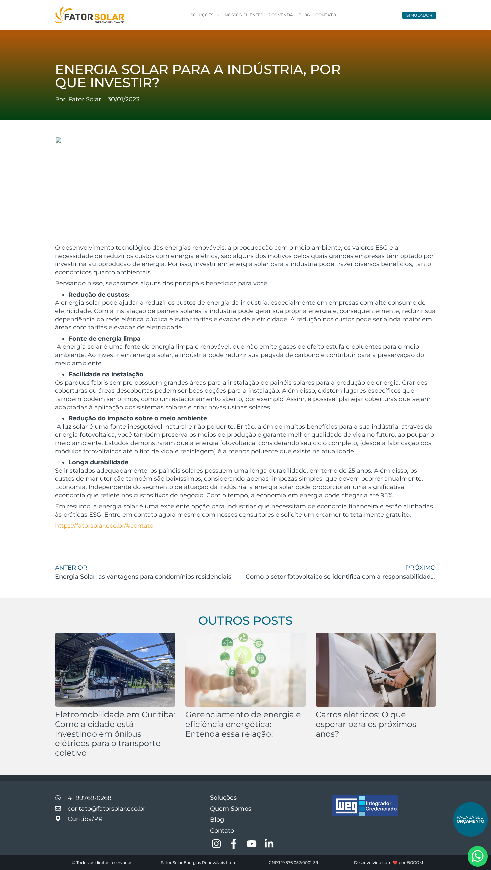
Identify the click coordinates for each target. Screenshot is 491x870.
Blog (304, 14)
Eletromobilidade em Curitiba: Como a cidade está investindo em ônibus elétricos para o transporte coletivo (115, 734)
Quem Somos (230, 809)
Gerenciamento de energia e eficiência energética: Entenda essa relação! (243, 724)
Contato (325, 14)
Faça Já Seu (470, 819)
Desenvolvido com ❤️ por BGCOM (388, 862)
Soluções (223, 797)
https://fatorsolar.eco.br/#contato (104, 525)
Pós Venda (280, 14)
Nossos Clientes (244, 14)
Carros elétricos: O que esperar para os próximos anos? (366, 724)
